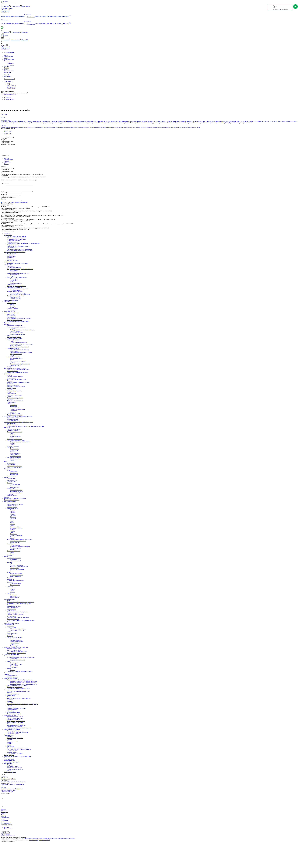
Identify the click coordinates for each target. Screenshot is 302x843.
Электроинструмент (230, 121)
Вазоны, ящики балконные (144, 123)
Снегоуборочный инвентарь (232, 123)
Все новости (4, 776)
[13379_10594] (8, 131)
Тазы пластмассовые (129, 127)
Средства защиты (10, 127)
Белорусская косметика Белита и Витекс (159, 121)
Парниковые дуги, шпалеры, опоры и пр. (214, 123)
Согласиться (4, 841)
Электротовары (189, 123)
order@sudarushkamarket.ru (9, 94)
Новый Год (10, 123)
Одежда (147, 121)
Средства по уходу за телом (108, 121)
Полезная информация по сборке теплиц (11, 788)
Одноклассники (10, 99)
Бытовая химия (171, 123)
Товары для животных (54, 123)
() (6, 161)
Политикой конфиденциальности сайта (39, 840)
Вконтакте (8, 97)
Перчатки (137, 127)
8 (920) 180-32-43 (5, 9)
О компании (10, 63)
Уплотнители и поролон (152, 127)
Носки (99, 121)
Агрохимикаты (273, 121)
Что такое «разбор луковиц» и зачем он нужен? (13, 781)
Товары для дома (43, 123)
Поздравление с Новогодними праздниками (12, 784)
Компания (3, 809)
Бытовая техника (175, 121)
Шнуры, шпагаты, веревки (184, 127)
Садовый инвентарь (120, 123)
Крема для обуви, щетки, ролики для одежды (50, 127)
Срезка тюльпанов (9, 121)
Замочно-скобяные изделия (218, 121)
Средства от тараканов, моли (159, 123)
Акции (2, 819)
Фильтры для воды (264, 121)
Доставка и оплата (6, 823)
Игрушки (182, 121)
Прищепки (162, 127)
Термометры (143, 127)
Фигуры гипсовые (66, 121)
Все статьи (3, 787)
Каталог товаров (5, 817)
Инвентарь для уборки (171, 127)
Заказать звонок (5, 49)
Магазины (3, 814)
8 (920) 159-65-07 (5, 11)
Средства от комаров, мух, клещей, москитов (48, 121)
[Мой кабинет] (1, 30)
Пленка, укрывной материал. (107, 123)
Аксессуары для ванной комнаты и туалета (26, 127)
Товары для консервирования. (79, 121)
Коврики (3, 127)
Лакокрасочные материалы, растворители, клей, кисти (130, 121)
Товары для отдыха (92, 121)
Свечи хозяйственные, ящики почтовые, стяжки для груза (96, 127)
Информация (4, 820)
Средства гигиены (180, 123)
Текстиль (199, 121)
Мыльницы (115, 127)
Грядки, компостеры (65, 123)
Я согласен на (15, 202)
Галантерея (188, 121)
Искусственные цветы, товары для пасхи (25, 121)
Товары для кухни (198, 123)
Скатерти (120, 127)
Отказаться (11, 841)
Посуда (2, 121)
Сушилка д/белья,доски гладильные (71, 127)
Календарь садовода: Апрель (8, 779)
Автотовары (255, 121)
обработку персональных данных (19, 202)
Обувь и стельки (206, 121)
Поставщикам (4, 812)
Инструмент (194, 121)
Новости (3, 813)
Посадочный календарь (7, 791)
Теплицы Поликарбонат (32, 123)
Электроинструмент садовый (244, 121)
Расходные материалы (246, 123)
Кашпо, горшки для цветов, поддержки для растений (84, 123)
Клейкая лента (196, 127)
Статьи (2, 822)
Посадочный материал (19, 123)
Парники (127, 123)
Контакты (3, 816)
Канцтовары (133, 123)
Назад (8, 62)
